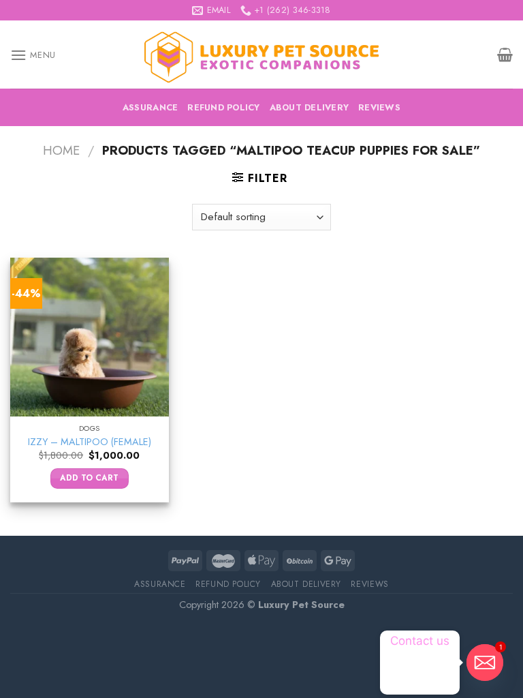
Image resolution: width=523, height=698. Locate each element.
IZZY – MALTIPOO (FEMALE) (89, 442)
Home (61, 150)
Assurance (150, 107)
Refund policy (223, 107)
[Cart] (505, 55)
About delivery (309, 107)
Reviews (379, 107)
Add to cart (89, 477)
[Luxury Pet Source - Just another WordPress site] (261, 55)
